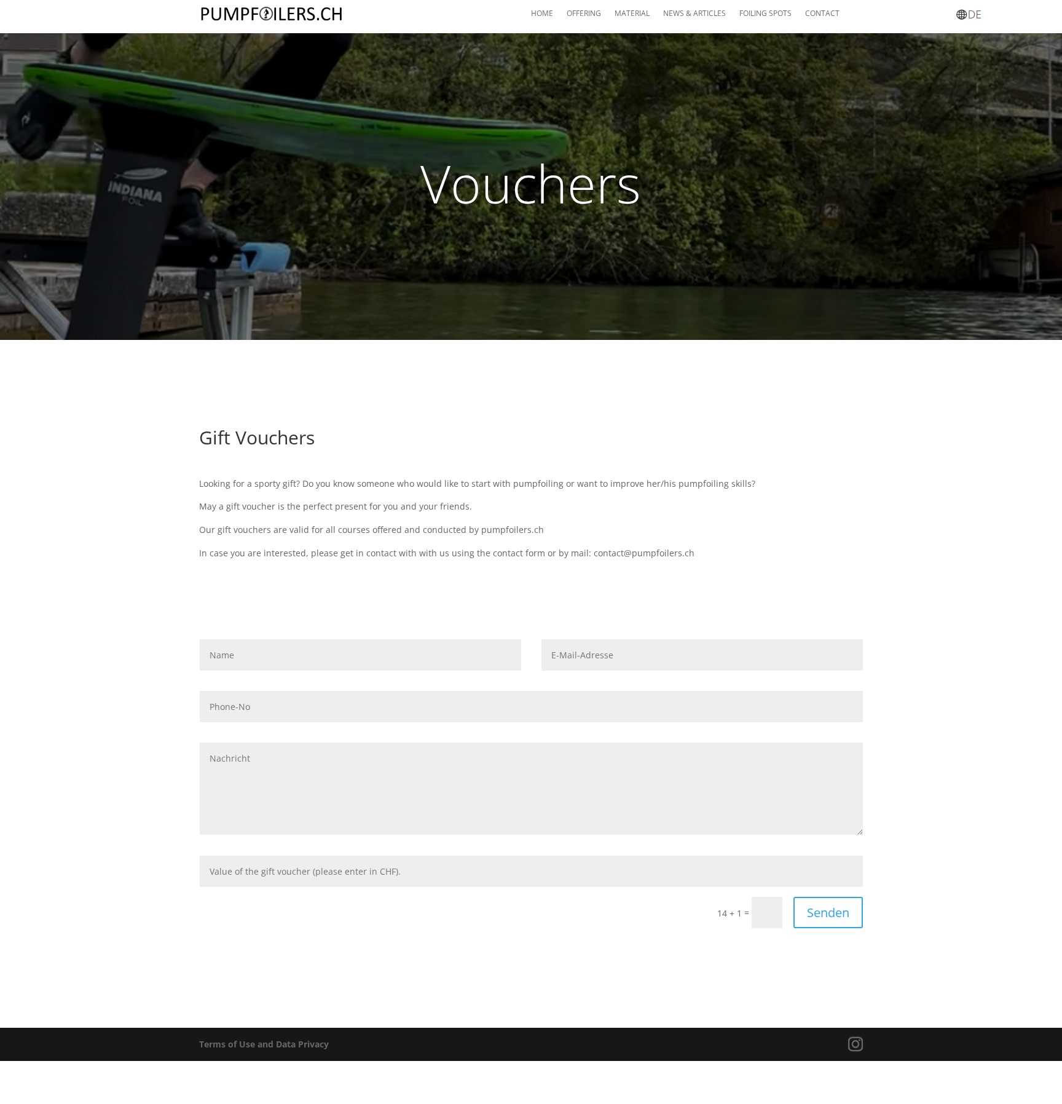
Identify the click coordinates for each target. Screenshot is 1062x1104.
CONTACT (822, 13)
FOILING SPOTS (765, 13)
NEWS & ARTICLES (694, 13)
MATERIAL (632, 13)
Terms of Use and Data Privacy (264, 1044)
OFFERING (584, 13)
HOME (542, 13)
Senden (828, 912)
